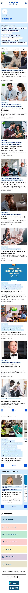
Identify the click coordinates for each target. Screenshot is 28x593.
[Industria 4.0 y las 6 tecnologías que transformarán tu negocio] (14, 176)
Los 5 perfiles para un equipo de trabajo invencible (11, 292)
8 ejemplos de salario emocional (11, 332)
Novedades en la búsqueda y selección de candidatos (13, 43)
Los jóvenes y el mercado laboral (11, 35)
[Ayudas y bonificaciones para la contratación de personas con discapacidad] (11, 437)
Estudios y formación (20, 28)
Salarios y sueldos (7, 33)
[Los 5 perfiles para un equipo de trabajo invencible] (14, 281)
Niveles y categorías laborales (10, 30)
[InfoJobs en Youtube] (19, 577)
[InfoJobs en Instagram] (8, 577)
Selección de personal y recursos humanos (12, 70)
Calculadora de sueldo (12, 541)
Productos (8, 549)
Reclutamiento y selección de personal (11, 214)
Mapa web (22, 571)
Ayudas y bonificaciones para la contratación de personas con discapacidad (11, 460)
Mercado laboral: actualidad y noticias (11, 362)
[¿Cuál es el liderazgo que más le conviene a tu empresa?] (14, 138)
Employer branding (11, 527)
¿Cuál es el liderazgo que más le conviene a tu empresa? (11, 147)
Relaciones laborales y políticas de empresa (12, 329)
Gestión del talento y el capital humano (11, 106)
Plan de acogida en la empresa (10, 40)
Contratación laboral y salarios (9, 446)
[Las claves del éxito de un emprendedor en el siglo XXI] (14, 358)
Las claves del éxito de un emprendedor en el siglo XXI (10, 365)
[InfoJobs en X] (16, 577)
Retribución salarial (7, 28)
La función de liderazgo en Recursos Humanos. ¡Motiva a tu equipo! (13, 73)
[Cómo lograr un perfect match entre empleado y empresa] (14, 245)
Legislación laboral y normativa (9, 448)
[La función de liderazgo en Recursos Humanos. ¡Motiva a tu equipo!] (14, 68)
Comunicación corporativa (8, 441)
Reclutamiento (9, 519)
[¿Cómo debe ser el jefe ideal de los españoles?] (14, 100)
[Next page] (26, 410)
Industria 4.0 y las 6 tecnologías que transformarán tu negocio (13, 183)
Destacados (5, 102)
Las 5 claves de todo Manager (11, 401)
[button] (2, 465)
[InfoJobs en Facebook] (14, 577)
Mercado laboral (10, 556)
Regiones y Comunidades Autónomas (12, 37)
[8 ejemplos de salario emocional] (14, 322)
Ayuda (4, 571)
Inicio (3, 15)
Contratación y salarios (12, 534)
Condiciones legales (13, 571)
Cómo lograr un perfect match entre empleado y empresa (13, 252)
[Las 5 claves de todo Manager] (14, 396)
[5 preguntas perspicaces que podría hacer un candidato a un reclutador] (12, 484)
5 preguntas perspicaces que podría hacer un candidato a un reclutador (11, 494)
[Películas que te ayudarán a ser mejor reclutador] (14, 210)
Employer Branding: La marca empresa (11, 104)
